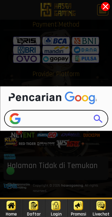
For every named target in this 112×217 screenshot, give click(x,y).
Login (56, 214)
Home (11, 214)
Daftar (34, 214)
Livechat (101, 214)
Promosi (78, 214)
